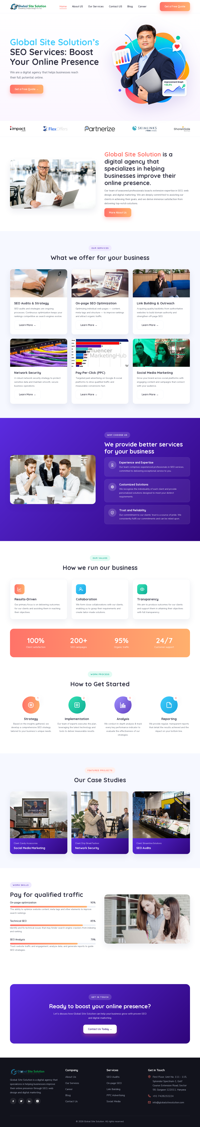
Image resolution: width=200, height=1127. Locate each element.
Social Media (113, 1101)
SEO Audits (113, 1077)
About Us (70, 1077)
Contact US (115, 6)
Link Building (113, 1089)
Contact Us (71, 1101)
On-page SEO (114, 1083)
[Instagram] (37, 1101)
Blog (130, 6)
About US (77, 6)
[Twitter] (21, 1101)
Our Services (96, 6)
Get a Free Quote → (27, 89)
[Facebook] (13, 1101)
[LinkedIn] (29, 1101)
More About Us (118, 212)
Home (63, 6)
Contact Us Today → (100, 1029)
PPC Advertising (116, 1095)
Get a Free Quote (175, 6)
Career (142, 6)
